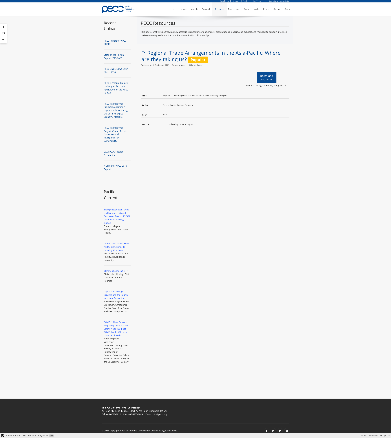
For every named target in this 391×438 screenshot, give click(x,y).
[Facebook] (266, 430)
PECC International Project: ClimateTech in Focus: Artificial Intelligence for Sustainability (115, 134)
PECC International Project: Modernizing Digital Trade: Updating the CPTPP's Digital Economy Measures (116, 110)
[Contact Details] (3, 33)
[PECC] (118, 8)
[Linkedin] (273, 430)
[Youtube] (286, 430)
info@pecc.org (160, 414)
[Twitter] (280, 430)
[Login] (3, 27)
